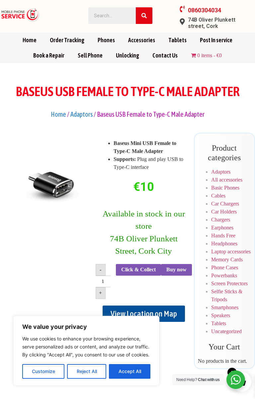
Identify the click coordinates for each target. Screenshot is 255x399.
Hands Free (223, 235)
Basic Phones (225, 188)
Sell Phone (90, 55)
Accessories (141, 40)
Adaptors (81, 114)
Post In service (216, 40)
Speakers (220, 315)
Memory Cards (227, 259)
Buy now (176, 269)
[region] (86, 351)
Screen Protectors (229, 283)
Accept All (130, 371)
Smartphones (224, 307)
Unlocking (127, 55)
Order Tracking (67, 40)
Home (30, 40)
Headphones (224, 243)
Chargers (220, 219)
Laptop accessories (231, 251)
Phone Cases (224, 267)
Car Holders (224, 211)
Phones (106, 40)
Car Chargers (225, 203)
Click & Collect (138, 269)
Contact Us (165, 55)
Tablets (177, 40)
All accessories (226, 180)
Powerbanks (224, 275)
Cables (218, 196)
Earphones (222, 227)
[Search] (144, 15)
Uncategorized (226, 331)
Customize (43, 371)
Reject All (87, 371)
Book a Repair (48, 55)
